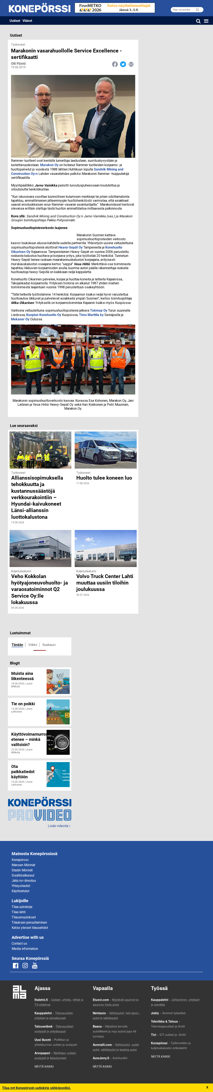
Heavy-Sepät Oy (70, 247)
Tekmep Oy (98, 310)
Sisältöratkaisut (23, 875)
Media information (25, 949)
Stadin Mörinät (22, 870)
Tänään (17, 644)
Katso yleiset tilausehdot (30, 928)
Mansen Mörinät (23, 865)
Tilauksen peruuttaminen (29, 922)
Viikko (32, 645)
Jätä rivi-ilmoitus (24, 881)
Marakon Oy (49, 165)
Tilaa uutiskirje (22, 907)
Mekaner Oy (20, 319)
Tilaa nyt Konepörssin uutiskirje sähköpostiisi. (36, 1088)
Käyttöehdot (20, 891)
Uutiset (15, 20)
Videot (27, 20)
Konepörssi (20, 860)
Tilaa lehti (19, 912)
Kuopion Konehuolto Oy (43, 314)
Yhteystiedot (21, 886)
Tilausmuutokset (24, 917)
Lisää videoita (59, 826)
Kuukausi (49, 645)
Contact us (19, 943)
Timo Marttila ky (91, 314)
